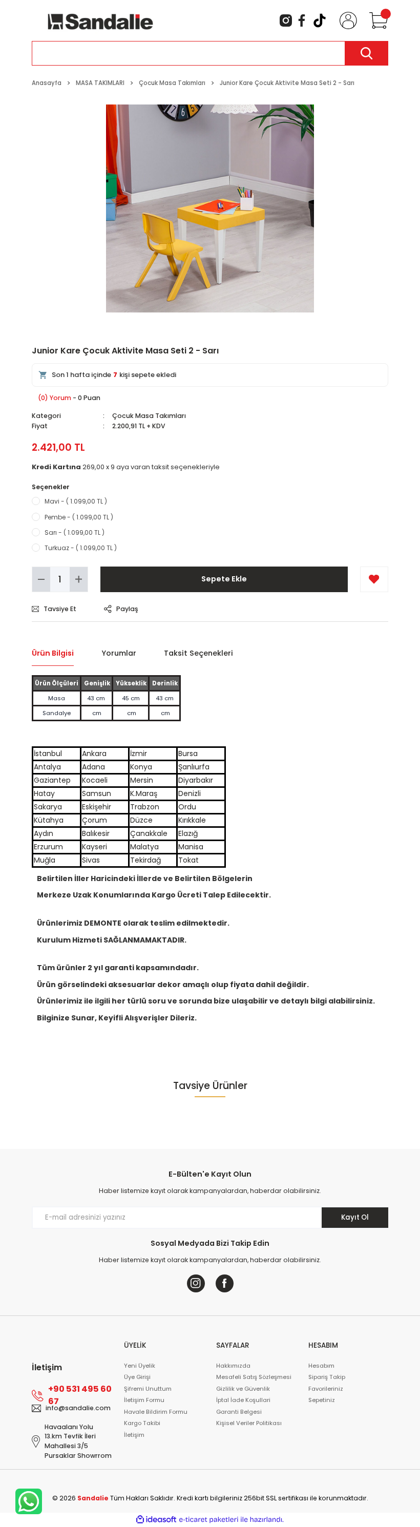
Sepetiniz (321, 1400)
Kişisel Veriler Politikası (249, 1423)
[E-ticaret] (209, 1519)
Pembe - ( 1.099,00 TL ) (79, 517)
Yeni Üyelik (139, 1366)
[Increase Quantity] (79, 579)
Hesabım (321, 1366)
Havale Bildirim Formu (155, 1412)
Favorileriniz (325, 1389)
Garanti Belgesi (239, 1412)
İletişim (134, 1435)
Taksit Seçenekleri (198, 653)
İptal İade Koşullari (243, 1400)
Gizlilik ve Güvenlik (243, 1389)
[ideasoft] (156, 1519)
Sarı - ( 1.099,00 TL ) (74, 532)
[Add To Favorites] (374, 579)
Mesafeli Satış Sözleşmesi (253, 1377)
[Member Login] (346, 20)
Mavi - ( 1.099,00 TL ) (76, 501)
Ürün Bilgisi (53, 653)
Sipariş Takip (326, 1377)
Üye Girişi (137, 1377)
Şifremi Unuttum (148, 1389)
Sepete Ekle (224, 579)
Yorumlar (118, 653)
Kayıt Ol (355, 1217)
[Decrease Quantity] (41, 579)
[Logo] (100, 20)
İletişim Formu (144, 1400)
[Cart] (376, 20)
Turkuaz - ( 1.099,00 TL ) (81, 547)
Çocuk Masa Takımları (149, 415)
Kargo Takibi (142, 1423)
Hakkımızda (233, 1366)
